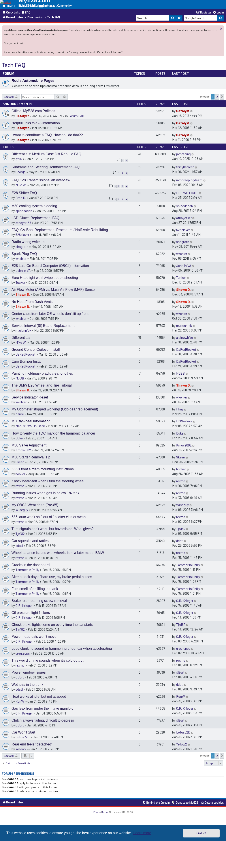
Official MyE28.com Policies (33, 111)
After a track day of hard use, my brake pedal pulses (51, 577)
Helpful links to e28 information (35, 123)
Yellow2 (20, 749)
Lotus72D (22, 737)
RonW (19, 701)
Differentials (20, 337)
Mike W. (20, 185)
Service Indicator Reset (29, 397)
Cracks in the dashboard (30, 565)
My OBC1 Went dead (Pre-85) (34, 505)
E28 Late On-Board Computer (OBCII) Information (50, 266)
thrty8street (185, 167)
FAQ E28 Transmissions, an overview (40, 180)
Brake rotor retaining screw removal (39, 601)
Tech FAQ (13, 64)
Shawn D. (22, 294)
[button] (222, 97)
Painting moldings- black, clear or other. (42, 373)
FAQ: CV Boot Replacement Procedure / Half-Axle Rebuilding (59, 230)
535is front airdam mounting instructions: (43, 469)
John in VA (22, 270)
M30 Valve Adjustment (28, 445)
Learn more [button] (142, 833)
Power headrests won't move (33, 636)
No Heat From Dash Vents (32, 302)
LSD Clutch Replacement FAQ (35, 218)
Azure (19, 414)
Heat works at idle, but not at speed (38, 696)
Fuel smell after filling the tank (34, 589)
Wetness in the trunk (27, 684)
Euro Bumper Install (26, 361)
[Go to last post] (191, 110)
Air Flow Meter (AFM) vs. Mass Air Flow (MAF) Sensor (53, 289)
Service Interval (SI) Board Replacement (42, 326)
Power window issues (28, 672)
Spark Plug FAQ (24, 254)
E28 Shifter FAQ (24, 193)
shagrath (21, 246)
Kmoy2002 (23, 450)
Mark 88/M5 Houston (30, 426)
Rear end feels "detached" (32, 744)
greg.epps (22, 653)
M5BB (19, 378)
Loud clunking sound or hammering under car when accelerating (61, 648)
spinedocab (23, 211)
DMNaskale (184, 421)
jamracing (183, 154)
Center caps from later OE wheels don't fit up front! (50, 314)
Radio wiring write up (28, 242)
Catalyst (22, 116)
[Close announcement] (221, 28)
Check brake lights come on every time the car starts (52, 624)
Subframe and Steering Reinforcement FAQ (45, 167)
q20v (18, 159)
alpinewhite (184, 337)
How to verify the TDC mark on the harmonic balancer (53, 433)
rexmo (19, 486)
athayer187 (23, 222)
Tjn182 (20, 533)
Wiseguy (21, 510)
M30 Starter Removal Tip (30, 457)
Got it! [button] (201, 833)
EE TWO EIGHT (187, 193)
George (20, 172)
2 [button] (217, 97)
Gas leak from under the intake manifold (42, 708)
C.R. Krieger (24, 605)
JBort (19, 677)
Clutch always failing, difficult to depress (42, 720)
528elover (22, 234)
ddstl (19, 545)
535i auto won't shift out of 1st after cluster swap (48, 517)
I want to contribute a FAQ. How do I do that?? (47, 135)
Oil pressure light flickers (30, 613)
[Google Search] (220, 18)
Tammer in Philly (27, 569)
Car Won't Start (23, 732)
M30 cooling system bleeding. (34, 206)
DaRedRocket (25, 354)
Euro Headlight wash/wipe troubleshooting (44, 278)
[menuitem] (25, 13)
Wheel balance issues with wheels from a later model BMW (57, 553)
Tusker (20, 282)
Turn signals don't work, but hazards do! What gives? (52, 529)
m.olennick (23, 330)
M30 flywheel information (31, 421)
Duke (19, 438)
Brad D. (20, 197)
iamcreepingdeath (189, 180)
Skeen (19, 462)
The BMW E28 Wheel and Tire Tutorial (41, 385)
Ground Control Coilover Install (35, 349)
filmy (179, 409)
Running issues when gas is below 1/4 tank (45, 493)
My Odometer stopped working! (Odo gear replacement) (54, 409)
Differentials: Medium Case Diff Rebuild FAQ (46, 154)
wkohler (20, 258)
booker (20, 474)
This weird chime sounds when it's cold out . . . (47, 660)
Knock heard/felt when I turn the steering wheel (48, 481)
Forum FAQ (76, 116)
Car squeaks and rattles (30, 541)
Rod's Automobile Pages (32, 80)
